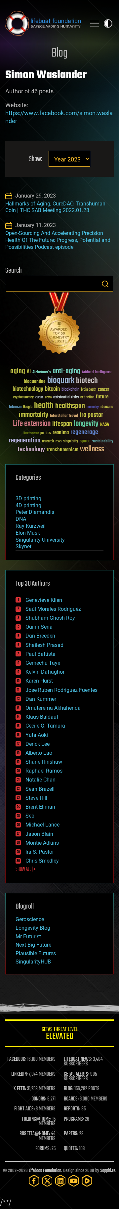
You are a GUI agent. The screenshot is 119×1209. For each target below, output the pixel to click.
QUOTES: (71, 1148)
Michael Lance (42, 825)
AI (29, 372)
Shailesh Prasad (44, 645)
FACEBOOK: (16, 1059)
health (44, 406)
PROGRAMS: (74, 1119)
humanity (93, 407)
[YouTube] (73, 1181)
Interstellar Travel (64, 416)
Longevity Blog (33, 928)
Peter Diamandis (35, 512)
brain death (88, 390)
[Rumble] (87, 1181)
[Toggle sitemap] (94, 23)
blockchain (70, 389)
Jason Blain (39, 834)
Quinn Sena (39, 627)
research (48, 441)
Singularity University (40, 540)
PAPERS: (71, 1134)
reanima (61, 432)
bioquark (60, 380)
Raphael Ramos (43, 771)
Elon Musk (28, 533)
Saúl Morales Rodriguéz (53, 609)
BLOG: (68, 1089)
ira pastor (91, 415)
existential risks (66, 397)
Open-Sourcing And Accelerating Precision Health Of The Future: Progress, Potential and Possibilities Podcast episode (57, 240)
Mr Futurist (28, 936)
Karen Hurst (39, 681)
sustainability (102, 441)
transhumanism (62, 450)
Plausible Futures (36, 953)
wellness (92, 449)
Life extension (32, 424)
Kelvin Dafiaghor (44, 672)
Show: (35, 159)
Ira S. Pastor (39, 852)
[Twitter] (47, 1181)
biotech (87, 380)
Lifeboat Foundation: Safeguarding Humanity (43, 23)
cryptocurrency (23, 397)
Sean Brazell (40, 789)
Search (105, 284)
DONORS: (38, 1099)
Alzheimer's (41, 372)
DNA (21, 519)
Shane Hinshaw (43, 762)
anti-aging (66, 371)
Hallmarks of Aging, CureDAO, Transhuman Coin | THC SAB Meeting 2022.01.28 (55, 207)
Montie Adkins (42, 843)
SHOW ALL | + (26, 869)
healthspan (70, 406)
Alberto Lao (38, 753)
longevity (86, 424)
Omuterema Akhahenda (53, 708)
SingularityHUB (33, 962)
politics (45, 433)
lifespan (62, 424)
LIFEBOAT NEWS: (78, 1059)
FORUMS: (43, 1148)
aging (17, 371)
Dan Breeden (40, 636)
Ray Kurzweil (31, 526)
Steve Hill (36, 798)
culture (39, 397)
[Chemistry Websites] (59, 324)
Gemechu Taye (42, 663)
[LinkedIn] (60, 1181)
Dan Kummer (40, 699)
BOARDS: (71, 1099)
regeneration (24, 440)
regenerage (84, 432)
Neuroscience (31, 433)
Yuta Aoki (36, 735)
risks (58, 441)
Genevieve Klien (43, 600)
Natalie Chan (40, 780)
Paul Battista (40, 654)
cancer (103, 389)
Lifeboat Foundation (45, 1171)
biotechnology (28, 389)
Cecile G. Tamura (45, 726)
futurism (15, 407)
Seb (29, 816)
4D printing (28, 505)
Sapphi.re (107, 1171)
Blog (59, 53)
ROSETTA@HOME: (35, 1134)
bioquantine (35, 381)
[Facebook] (34, 1181)
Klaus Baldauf (42, 717)
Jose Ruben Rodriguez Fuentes (61, 690)
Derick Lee (37, 744)
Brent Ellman (40, 807)
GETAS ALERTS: (76, 1074)
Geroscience (30, 919)
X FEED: (20, 1089)
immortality (33, 415)
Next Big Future (33, 945)
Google (27, 407)
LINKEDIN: (19, 1074)
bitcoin (52, 389)
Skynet (23, 546)
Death (48, 397)
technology (31, 450)
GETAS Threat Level (59, 1034)
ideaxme (106, 407)
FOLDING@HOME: (36, 1119)
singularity (70, 441)
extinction (87, 397)
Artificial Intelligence (96, 372)
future (102, 397)
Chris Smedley (42, 861)
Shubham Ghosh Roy (50, 618)
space (85, 441)
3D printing (28, 498)
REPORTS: (72, 1109)
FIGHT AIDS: (24, 1109)
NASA (104, 424)
